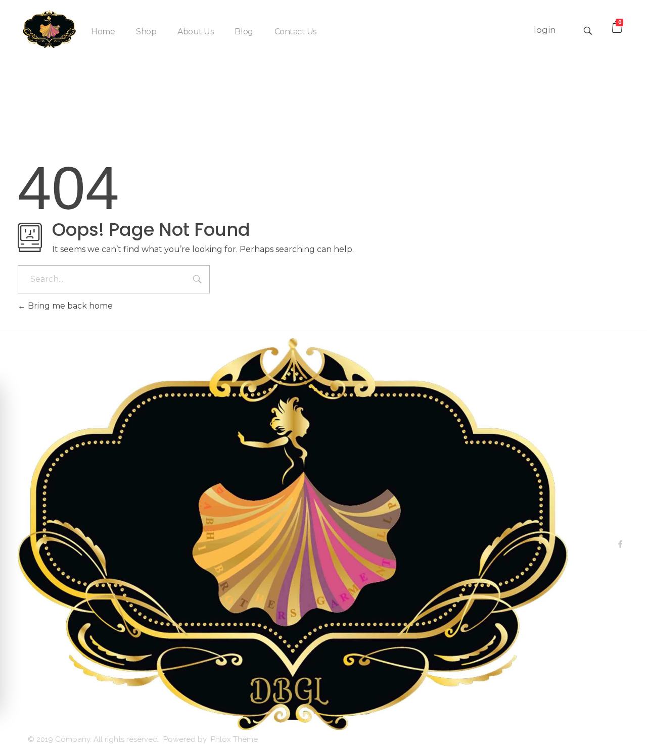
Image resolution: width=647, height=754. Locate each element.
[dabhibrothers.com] (49, 29)
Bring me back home (69, 306)
